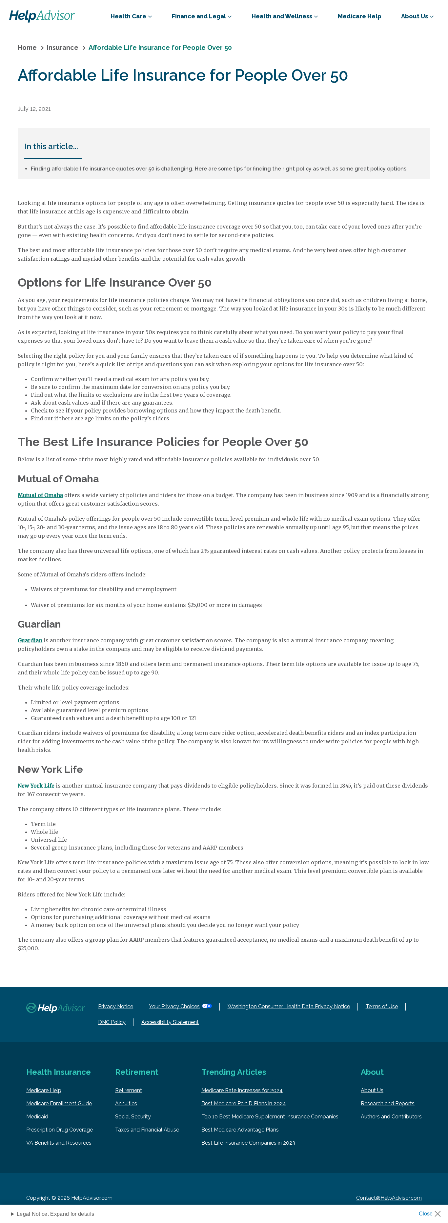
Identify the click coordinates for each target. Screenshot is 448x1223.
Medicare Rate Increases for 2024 (242, 1090)
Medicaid (37, 1116)
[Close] (432, 1212)
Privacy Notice (115, 1006)
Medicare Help (359, 16)
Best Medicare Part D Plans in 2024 (243, 1103)
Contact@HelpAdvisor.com (389, 1198)
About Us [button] (414, 16)
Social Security (133, 1116)
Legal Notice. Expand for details (55, 1214)
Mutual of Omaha (40, 495)
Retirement (128, 1090)
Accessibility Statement (170, 1022)
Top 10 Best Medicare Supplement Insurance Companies (269, 1116)
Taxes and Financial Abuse (147, 1130)
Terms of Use (382, 1006)
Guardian (30, 640)
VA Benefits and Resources (59, 1143)
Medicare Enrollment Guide (59, 1103)
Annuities (126, 1103)
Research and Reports (388, 1103)
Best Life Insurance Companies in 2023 (248, 1143)
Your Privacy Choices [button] (174, 1006)
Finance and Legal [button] (199, 16)
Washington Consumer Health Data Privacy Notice (289, 1006)
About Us (372, 1090)
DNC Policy (112, 1022)
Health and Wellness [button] (282, 16)
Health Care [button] (128, 16)
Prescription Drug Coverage (59, 1130)
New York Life (36, 785)
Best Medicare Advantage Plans (240, 1130)
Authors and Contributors (391, 1116)
